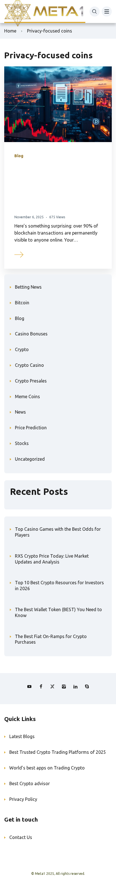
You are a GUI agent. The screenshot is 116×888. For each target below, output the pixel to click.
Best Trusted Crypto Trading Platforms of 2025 (57, 752)
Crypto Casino (29, 365)
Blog (18, 156)
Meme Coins (27, 396)
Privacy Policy (23, 799)
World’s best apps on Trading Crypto (47, 767)
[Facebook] (41, 686)
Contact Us (20, 837)
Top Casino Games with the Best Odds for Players (58, 532)
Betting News (28, 286)
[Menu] (107, 11)
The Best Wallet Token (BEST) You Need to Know (58, 612)
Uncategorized (30, 459)
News (20, 411)
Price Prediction (31, 427)
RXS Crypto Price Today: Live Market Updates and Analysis (52, 558)
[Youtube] (29, 686)
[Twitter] (52, 686)
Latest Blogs (22, 736)
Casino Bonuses (31, 333)
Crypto (22, 349)
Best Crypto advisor (29, 783)
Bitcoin (22, 302)
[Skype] (87, 686)
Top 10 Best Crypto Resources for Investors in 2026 (59, 585)
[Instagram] (64, 686)
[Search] (95, 11)
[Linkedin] (75, 686)
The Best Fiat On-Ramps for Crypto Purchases (51, 639)
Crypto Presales (31, 380)
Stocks (22, 443)
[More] (19, 254)
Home (10, 30)
